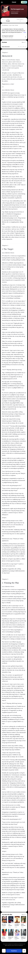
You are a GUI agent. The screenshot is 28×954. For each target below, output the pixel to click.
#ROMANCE (5, 25)
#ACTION (11, 25)
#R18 (16, 25)
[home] (2, 2)
